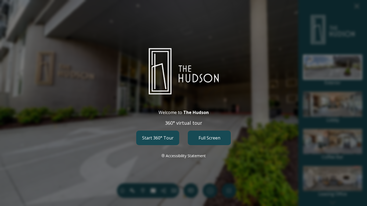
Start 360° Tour (158, 138)
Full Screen (209, 138)
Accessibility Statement (186, 155)
